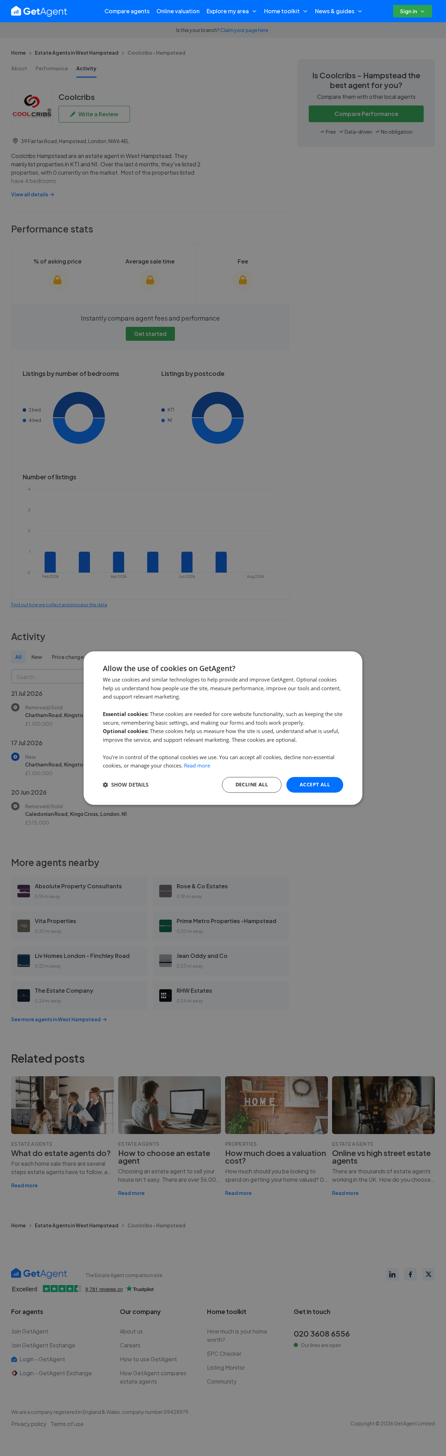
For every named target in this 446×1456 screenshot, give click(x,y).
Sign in (408, 11)
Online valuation (178, 11)
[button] (125, 785)
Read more (197, 765)
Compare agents (127, 11)
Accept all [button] (315, 784)
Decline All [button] (252, 784)
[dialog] (223, 728)
